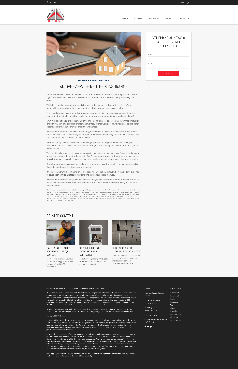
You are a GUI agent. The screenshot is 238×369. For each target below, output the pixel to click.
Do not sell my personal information (119, 311)
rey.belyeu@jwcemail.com (154, 322)
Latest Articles (175, 314)
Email (150, 63)
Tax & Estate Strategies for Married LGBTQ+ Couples (59, 251)
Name (150, 55)
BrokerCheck (99, 288)
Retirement (174, 293)
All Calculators (175, 320)
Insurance (174, 302)
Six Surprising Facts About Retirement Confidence (90, 251)
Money (173, 308)
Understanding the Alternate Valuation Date (126, 250)
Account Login (183, 2)
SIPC (101, 320)
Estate (172, 299)
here (123, 353)
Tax (171, 305)
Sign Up (169, 73)
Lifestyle (173, 311)
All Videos (174, 317)
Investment (174, 296)
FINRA (97, 320)
